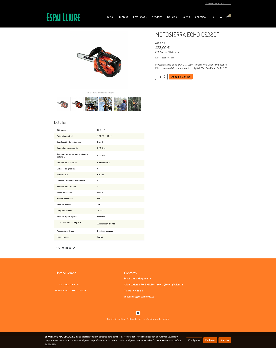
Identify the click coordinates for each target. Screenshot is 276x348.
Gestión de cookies (135, 318)
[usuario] (221, 17)
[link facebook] (138, 312)
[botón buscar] (214, 17)
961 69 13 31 (135, 290)
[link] (63, 17)
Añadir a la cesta (180, 76)
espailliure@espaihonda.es (139, 296)
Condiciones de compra (157, 318)
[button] (140, 17)
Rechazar (210, 340)
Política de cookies (116, 318)
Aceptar (225, 340)
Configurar (194, 340)
